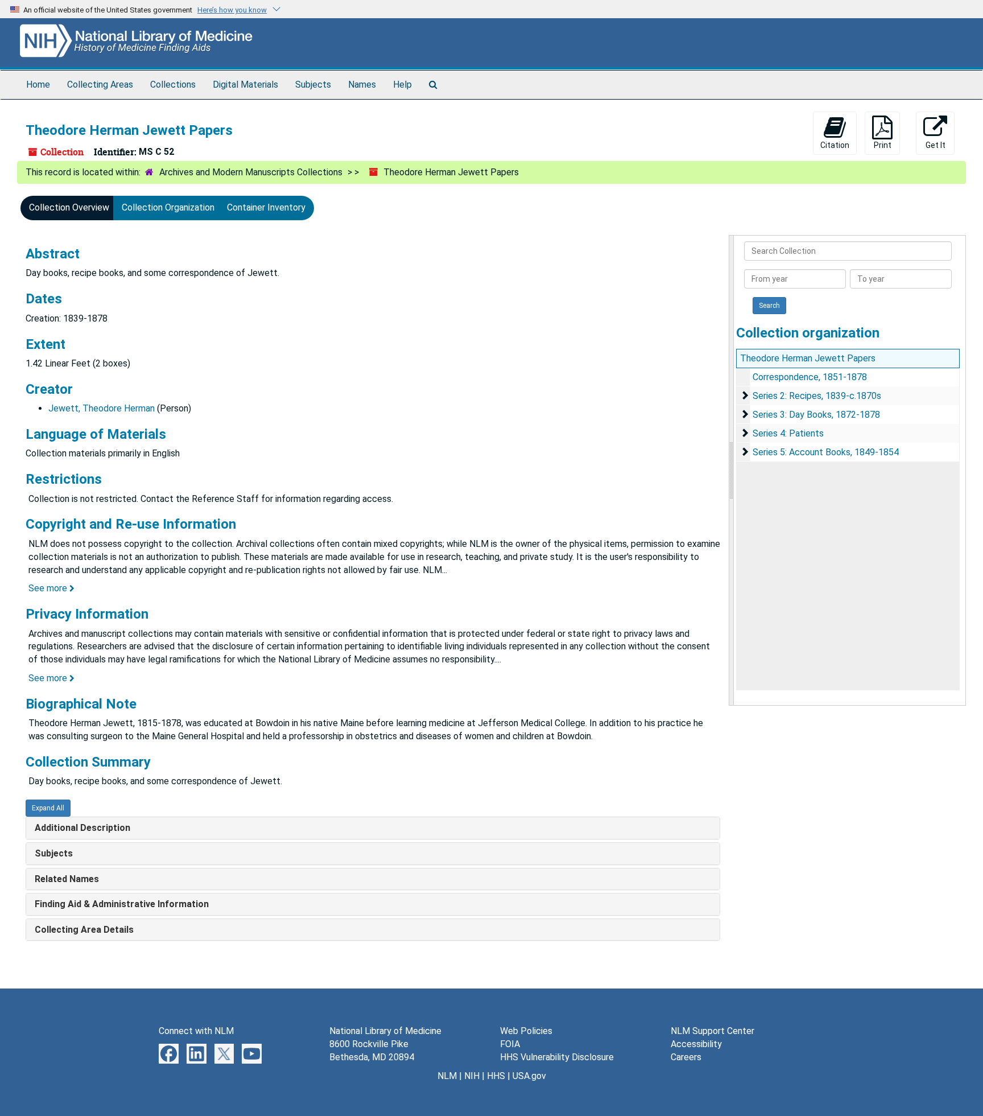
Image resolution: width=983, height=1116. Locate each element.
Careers (686, 1057)
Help (402, 84)
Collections (173, 84)
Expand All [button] (48, 808)
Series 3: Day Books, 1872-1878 (816, 414)
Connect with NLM (196, 1031)
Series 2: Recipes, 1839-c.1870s (817, 395)
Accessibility (696, 1044)
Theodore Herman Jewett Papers (807, 358)
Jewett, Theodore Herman (101, 408)
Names (362, 84)
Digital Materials (245, 84)
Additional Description (82, 827)
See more (48, 588)
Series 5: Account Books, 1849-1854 (826, 452)
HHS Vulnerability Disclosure (557, 1057)
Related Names (67, 879)
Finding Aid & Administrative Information (122, 904)
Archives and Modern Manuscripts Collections (250, 172)
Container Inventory (266, 207)
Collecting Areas (100, 84)
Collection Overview (69, 207)
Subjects (313, 84)
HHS (496, 1075)
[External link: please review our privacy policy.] (169, 1053)
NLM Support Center (712, 1031)
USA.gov (529, 1075)
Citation (834, 145)
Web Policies (526, 1031)
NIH (472, 1075)
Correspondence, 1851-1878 (810, 377)
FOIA (510, 1044)
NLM (447, 1075)
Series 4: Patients (788, 433)
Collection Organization (168, 207)
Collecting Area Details (84, 929)
